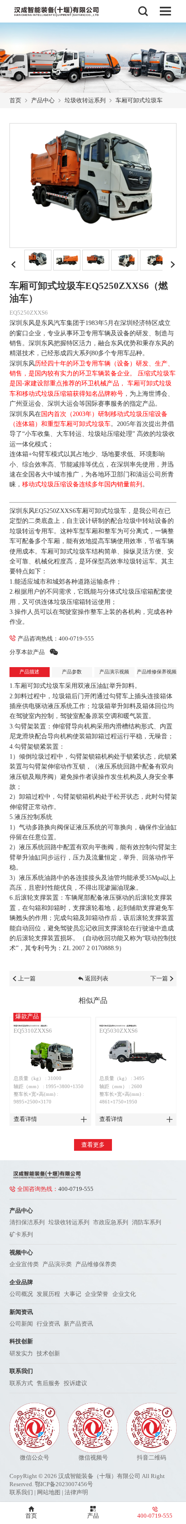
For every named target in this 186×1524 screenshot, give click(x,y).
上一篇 (27, 978)
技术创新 (48, 1353)
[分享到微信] (54, 652)
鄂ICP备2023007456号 (64, 1484)
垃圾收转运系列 (85, 100)
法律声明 (76, 1492)
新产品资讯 (78, 1323)
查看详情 (25, 1119)
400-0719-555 (76, 638)
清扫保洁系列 (27, 1222)
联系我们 (21, 1492)
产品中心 (43, 100)
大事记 (72, 1294)
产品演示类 (57, 1264)
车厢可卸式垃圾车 (139, 100)
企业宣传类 (24, 1264)
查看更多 (93, 1144)
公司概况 (21, 1294)
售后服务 (48, 1383)
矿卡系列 (21, 1234)
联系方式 (21, 1383)
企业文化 (124, 1294)
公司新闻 (21, 1323)
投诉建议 (75, 1383)
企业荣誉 (96, 1294)
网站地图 (48, 1492)
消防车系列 (146, 1222)
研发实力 (21, 1353)
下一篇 (159, 978)
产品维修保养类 (95, 1264)
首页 (15, 100)
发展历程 (48, 1294)
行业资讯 (48, 1323)
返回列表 (96, 978)
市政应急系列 (110, 1222)
